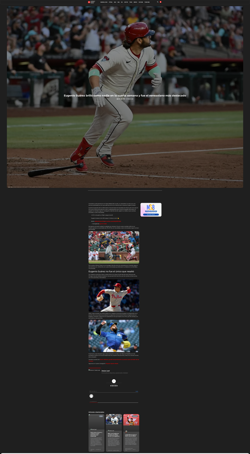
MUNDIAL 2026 (104, 2)
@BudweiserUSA (99, 221)
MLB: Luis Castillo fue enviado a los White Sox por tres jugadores (114, 435)
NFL (122, 2)
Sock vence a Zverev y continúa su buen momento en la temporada (96, 434)
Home (9, 187)
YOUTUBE (141, 2)
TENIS (130, 2)
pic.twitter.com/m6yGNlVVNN (113, 221)
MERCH (135, 2)
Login (136, 391)
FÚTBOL (111, 2)
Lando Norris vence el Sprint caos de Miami (130, 435)
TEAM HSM (147, 2)
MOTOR (126, 2)
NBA (119, 2)
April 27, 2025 (103, 223)
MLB (115, 2)
